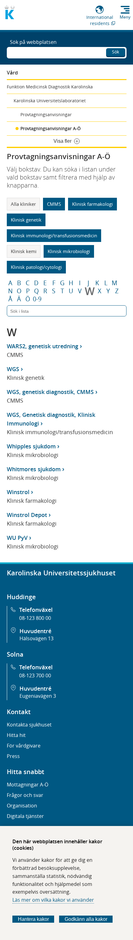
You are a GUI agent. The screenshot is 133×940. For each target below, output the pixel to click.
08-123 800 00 (35, 618)
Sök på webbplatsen (33, 42)
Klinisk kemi (23, 251)
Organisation (22, 805)
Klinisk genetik (26, 220)
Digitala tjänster (25, 816)
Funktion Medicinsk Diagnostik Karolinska (50, 87)
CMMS (54, 204)
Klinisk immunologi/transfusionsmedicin (54, 235)
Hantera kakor (33, 919)
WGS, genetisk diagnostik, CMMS (50, 392)
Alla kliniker (23, 204)
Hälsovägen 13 (36, 638)
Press (13, 756)
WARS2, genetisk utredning (42, 346)
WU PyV (17, 537)
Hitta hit (16, 735)
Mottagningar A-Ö (27, 784)
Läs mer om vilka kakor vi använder (53, 899)
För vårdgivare (24, 745)
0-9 (37, 299)
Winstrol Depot (27, 515)
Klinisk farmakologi (92, 204)
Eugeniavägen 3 (37, 695)
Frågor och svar (25, 795)
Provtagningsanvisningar (46, 114)
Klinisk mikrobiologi (69, 251)
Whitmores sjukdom (34, 469)
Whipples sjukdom (31, 446)
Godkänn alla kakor (86, 919)
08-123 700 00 (35, 675)
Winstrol (18, 492)
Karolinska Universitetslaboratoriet (50, 101)
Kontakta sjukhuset (29, 724)
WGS (13, 369)
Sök (115, 52)
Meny (125, 17)
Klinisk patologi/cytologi (36, 267)
